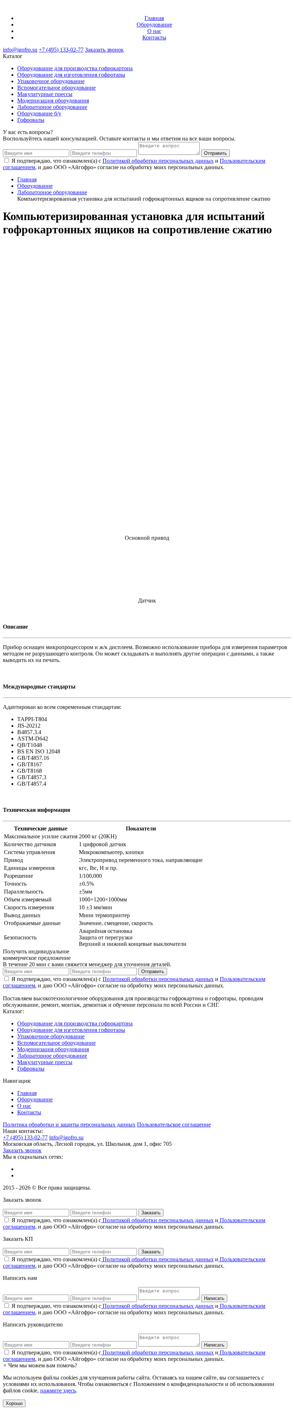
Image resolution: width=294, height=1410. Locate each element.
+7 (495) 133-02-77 (61, 50)
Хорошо (14, 1403)
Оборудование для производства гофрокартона (75, 68)
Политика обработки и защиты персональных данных (69, 1124)
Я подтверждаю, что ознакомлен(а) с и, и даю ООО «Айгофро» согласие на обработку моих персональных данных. (134, 1223)
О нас (154, 31)
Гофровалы (30, 120)
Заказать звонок (104, 50)
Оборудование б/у (39, 113)
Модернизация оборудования (53, 100)
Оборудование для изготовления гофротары (71, 75)
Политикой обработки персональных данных (158, 161)
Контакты (154, 37)
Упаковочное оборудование (51, 81)
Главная (154, 18)
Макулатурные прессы (44, 94)
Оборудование (154, 25)
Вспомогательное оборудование (56, 88)
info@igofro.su (20, 50)
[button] (40, 1365)
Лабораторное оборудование (52, 107)
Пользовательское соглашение (174, 1124)
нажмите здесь (58, 1390)
